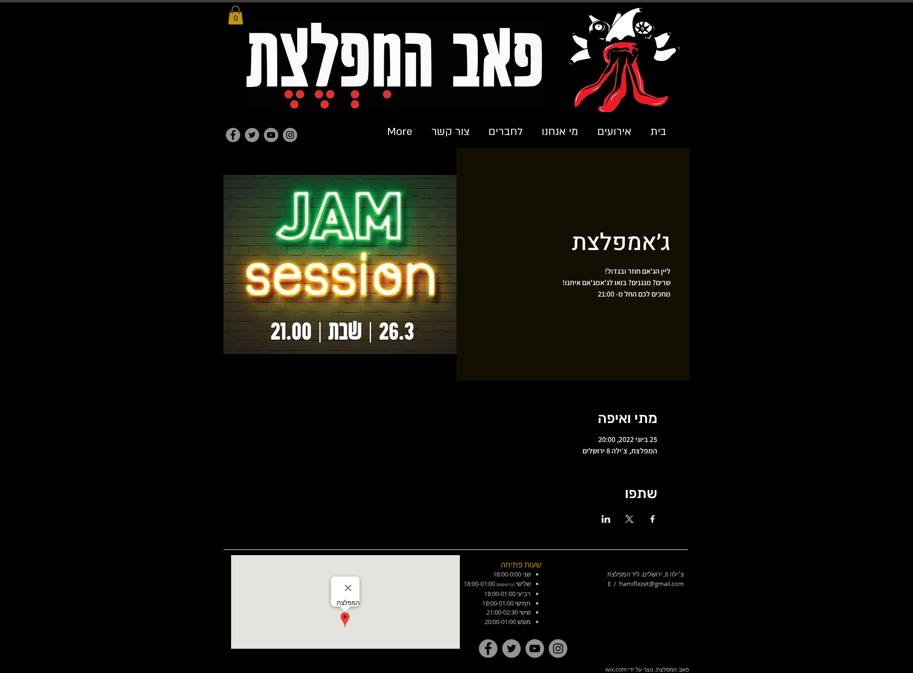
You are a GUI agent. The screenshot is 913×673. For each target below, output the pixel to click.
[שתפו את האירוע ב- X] (629, 519)
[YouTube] (271, 135)
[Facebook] (233, 135)
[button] (235, 15)
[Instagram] (290, 135)
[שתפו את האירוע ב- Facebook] (652, 519)
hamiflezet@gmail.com (651, 583)
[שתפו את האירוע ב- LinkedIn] (606, 519)
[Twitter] (252, 135)
